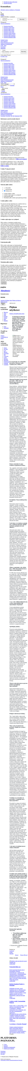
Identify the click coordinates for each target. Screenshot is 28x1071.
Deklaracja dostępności (9, 1047)
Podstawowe (9, 191)
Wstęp (5, 348)
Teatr (5, 313)
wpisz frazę (6, 19)
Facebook (3, 47)
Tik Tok (12, 116)
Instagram (3, 48)
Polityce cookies (5, 165)
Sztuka (5, 318)
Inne (11, 300)
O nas (5, 1044)
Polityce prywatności (21, 159)
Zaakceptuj (3, 283)
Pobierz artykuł (13, 313)
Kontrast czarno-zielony (9, 33)
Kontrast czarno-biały (9, 27)
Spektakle (6, 328)
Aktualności (5, 291)
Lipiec (5, 357)
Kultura (7, 300)
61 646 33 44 (4, 56)
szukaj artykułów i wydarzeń (8, 51)
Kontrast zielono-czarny (9, 34)
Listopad (6, 363)
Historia (6, 320)
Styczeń (6, 349)
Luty (5, 350)
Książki (5, 316)
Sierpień (6, 359)
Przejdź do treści (8, 3)
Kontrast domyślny (8, 26)
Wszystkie (8, 187)
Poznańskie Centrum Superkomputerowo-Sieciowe (11, 1060)
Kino (5, 326)
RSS (21, 116)
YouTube (8, 116)
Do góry (11, 1034)
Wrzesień (6, 360)
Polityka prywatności (9, 1048)
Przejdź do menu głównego (10, 2)
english (2, 15)
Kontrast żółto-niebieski (9, 36)
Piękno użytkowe (16, 300)
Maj (5, 355)
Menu (2, 86)
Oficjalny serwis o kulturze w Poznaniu (10, 10)
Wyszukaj (22, 19)
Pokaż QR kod (23, 955)
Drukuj (16, 955)
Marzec (5, 352)
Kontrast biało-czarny (9, 29)
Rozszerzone (9, 189)
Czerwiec (6, 356)
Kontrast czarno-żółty (9, 31)
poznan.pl (3, 300)
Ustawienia (3, 282)
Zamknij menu (4, 40)
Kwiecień (6, 353)
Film (5, 315)
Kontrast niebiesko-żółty (10, 37)
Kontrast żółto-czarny (9, 30)
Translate (12, 85)
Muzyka (6, 312)
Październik (6, 361)
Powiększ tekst (20, 313)
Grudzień (6, 364)
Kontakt (6, 1046)
